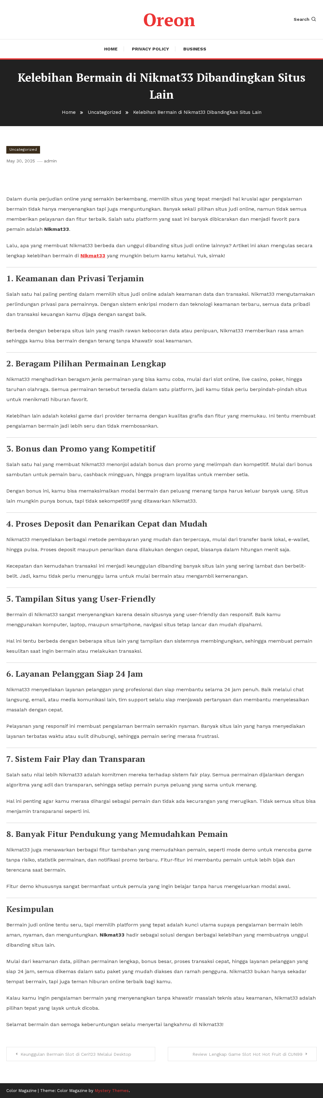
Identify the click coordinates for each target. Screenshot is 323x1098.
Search (301, 19)
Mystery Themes (112, 1090)
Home (111, 48)
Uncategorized (23, 149)
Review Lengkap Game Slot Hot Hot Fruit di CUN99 (247, 1054)
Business (194, 48)
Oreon (169, 19)
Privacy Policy (150, 48)
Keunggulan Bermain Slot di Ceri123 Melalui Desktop (76, 1054)
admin (50, 160)
